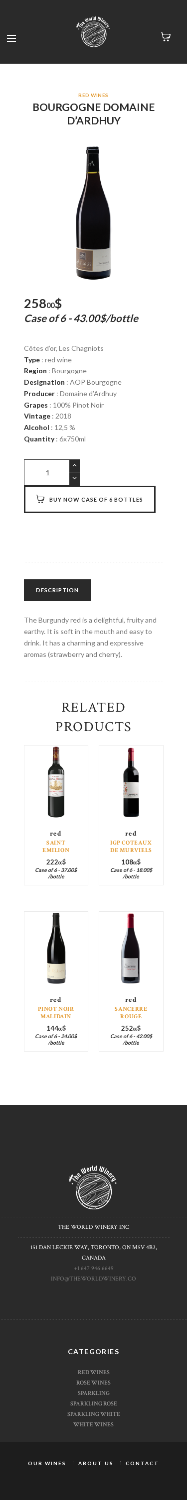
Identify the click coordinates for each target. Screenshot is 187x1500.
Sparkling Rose (93, 1403)
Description (57, 590)
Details (56, 792)
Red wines (93, 95)
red (56, 833)
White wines (93, 1424)
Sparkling (94, 1393)
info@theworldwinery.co (93, 1279)
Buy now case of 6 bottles (96, 499)
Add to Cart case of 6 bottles (56, 802)
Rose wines (93, 1383)
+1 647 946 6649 (94, 1268)
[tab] (57, 590)
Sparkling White (93, 1414)
